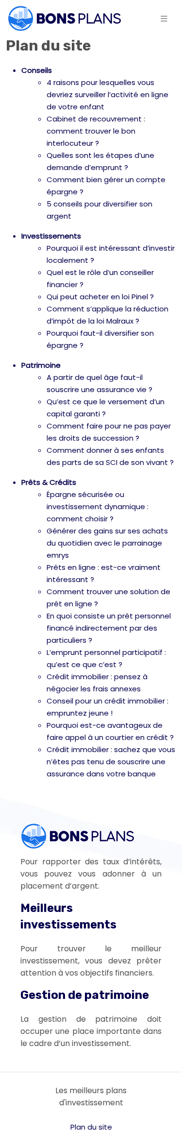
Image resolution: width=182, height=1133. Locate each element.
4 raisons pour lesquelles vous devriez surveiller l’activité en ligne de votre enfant (107, 94)
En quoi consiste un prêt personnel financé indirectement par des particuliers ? (109, 628)
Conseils (36, 70)
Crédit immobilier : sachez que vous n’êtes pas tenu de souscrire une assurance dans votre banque (111, 761)
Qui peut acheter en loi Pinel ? (100, 297)
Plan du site (91, 1127)
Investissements (51, 236)
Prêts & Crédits (48, 482)
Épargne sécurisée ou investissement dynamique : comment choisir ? (98, 506)
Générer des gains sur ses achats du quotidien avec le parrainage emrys (107, 543)
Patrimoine (41, 365)
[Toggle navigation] (164, 19)
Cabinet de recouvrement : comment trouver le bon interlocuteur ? (96, 131)
